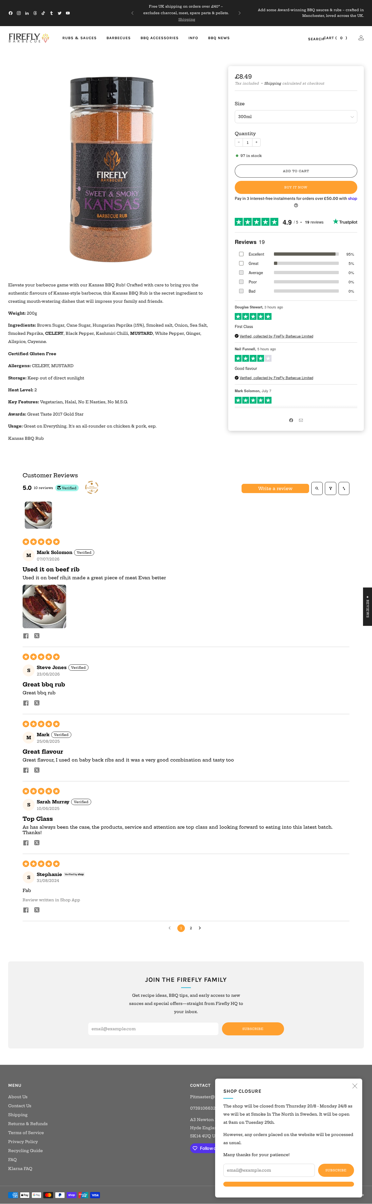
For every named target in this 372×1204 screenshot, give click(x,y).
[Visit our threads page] (35, 13)
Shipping (186, 19)
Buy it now (295, 187)
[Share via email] (301, 420)
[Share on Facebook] (291, 420)
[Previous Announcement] (132, 13)
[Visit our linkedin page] (27, 13)
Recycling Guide (25, 1150)
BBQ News (219, 38)
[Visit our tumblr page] (51, 13)
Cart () (335, 38)
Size (240, 103)
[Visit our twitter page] (60, 13)
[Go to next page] (201, 928)
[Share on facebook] (26, 636)
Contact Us (19, 1105)
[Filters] (330, 488)
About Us (18, 1096)
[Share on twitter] (36, 636)
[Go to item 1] (38, 515)
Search (310, 39)
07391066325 (204, 1108)
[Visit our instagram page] (19, 13)
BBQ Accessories (160, 38)
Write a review (275, 488)
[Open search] (317, 488)
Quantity (245, 133)
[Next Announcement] (239, 13)
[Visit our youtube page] (68, 13)
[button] (44, 606)
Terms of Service (26, 1132)
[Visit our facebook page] (11, 13)
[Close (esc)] (354, 1086)
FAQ (12, 1159)
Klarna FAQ (20, 1168)
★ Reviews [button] (368, 607)
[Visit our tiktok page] (43, 13)
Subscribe (336, 1170)
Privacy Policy (23, 1141)
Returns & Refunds (28, 1123)
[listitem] (185, 13)
